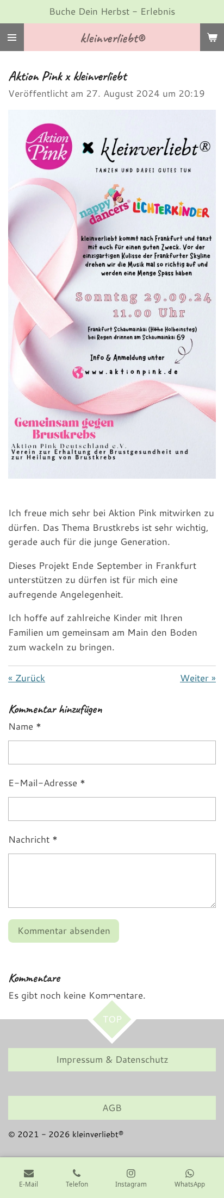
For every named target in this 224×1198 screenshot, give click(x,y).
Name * (24, 726)
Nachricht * (33, 839)
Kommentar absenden (63, 930)
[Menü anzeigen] (12, 37)
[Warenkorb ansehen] (212, 37)
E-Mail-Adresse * (46, 782)
